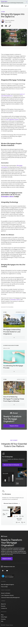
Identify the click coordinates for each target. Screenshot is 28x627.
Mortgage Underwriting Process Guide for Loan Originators (12, 331)
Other (3, 11)
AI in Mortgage (7, 345)
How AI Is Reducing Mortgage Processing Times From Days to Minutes (13, 399)
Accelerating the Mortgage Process (13, 367)
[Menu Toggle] (26, 6)
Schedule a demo (7, 196)
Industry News (15, 345)
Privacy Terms (9, 625)
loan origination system (12, 119)
